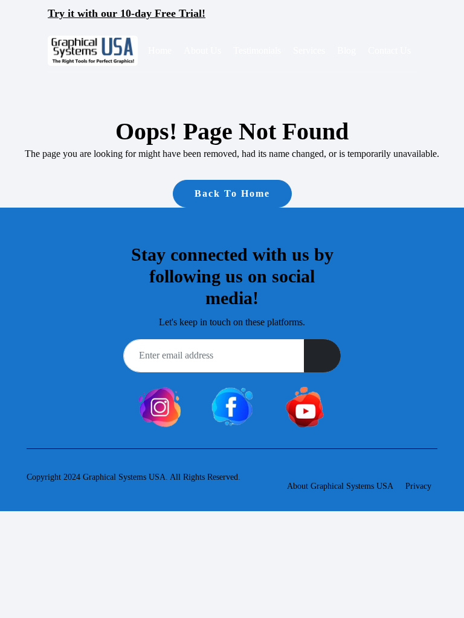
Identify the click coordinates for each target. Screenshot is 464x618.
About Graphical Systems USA (340, 486)
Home (160, 50)
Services (309, 50)
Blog (346, 50)
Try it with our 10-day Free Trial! (126, 13)
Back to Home (232, 193)
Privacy (418, 486)
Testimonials (257, 50)
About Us (202, 50)
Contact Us (389, 50)
